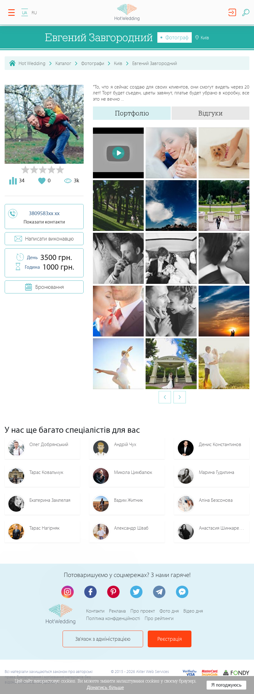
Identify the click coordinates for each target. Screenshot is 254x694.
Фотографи (92, 63)
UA (24, 12)
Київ (118, 63)
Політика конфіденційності (113, 618)
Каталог (63, 63)
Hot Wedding (32, 63)
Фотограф (177, 37)
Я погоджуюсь (226, 684)
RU (34, 12)
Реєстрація (169, 638)
